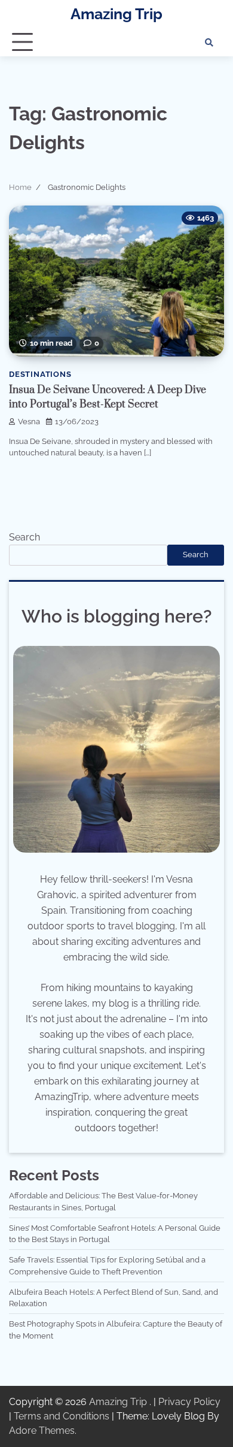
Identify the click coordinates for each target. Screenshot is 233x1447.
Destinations (40, 374)
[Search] (209, 43)
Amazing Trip (116, 14)
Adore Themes (42, 1430)
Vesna (29, 421)
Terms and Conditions (61, 1416)
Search (24, 537)
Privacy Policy (189, 1401)
